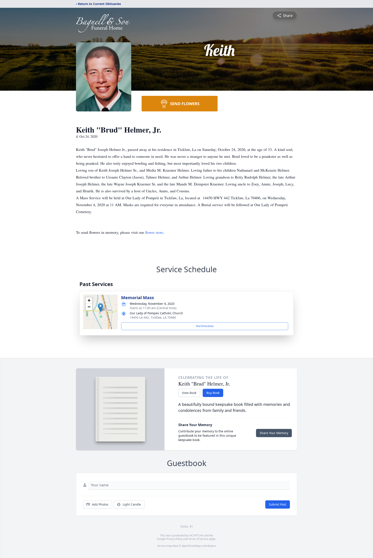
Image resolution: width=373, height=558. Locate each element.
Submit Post (277, 504)
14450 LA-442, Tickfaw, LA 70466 (153, 317)
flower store (154, 232)
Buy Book (213, 393)
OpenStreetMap (191, 546)
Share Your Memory (274, 433)
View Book (189, 393)
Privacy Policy (174, 539)
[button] (100, 307)
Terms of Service (198, 539)
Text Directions (205, 326)
